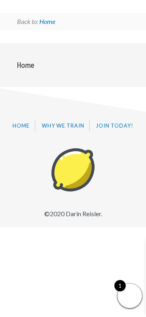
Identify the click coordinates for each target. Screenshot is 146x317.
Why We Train (63, 125)
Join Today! (114, 125)
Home (47, 21)
